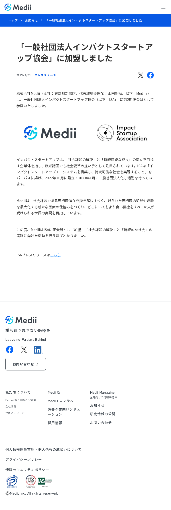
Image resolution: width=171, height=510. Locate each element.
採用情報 (55, 422)
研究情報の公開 (102, 413)
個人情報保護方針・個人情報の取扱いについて (43, 449)
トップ (13, 20)
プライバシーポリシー (23, 459)
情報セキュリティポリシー (27, 469)
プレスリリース (45, 75)
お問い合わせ (101, 422)
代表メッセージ (14, 413)
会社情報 (10, 406)
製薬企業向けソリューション (64, 412)
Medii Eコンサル (61, 400)
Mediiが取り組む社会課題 (20, 400)
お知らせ (31, 20)
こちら (55, 254)
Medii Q (54, 392)
